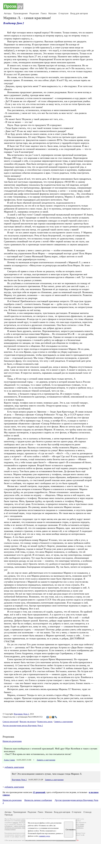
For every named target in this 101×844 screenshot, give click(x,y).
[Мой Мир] (53, 717)
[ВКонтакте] (47, 717)
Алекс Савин (9, 760)
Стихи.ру (87, 812)
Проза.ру (9, 815)
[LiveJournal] (56, 717)
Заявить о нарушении (63, 722)
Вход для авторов (79, 13)
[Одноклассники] (50, 717)
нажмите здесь (44, 836)
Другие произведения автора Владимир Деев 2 (23, 725)
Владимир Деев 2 (13, 23)
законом (15, 822)
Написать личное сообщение (38, 800)
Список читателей (10, 722)
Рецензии (34, 13)
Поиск (44, 13)
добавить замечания (14, 767)
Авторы (7, 13)
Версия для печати (28, 722)
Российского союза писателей (66, 840)
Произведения (20, 13)
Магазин (52, 13)
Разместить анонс (45, 722)
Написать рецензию (12, 741)
